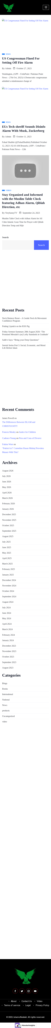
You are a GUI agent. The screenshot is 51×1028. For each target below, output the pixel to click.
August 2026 (7, 471)
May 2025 (6, 553)
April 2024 (7, 624)
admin (8, 68)
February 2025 (8, 569)
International (7, 694)
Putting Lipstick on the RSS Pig (16, 326)
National (6, 700)
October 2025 (8, 525)
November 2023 (9, 651)
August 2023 (7, 668)
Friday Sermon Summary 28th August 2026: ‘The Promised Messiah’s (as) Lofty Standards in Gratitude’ (25, 333)
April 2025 (7, 558)
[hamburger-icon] (46, 7)
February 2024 (8, 635)
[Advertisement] (25, 278)
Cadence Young (9, 438)
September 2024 (9, 596)
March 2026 (7, 498)
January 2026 (8, 509)
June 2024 (6, 613)
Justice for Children (27, 432)
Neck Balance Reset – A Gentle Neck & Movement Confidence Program (24, 319)
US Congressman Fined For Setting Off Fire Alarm (21, 60)
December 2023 (9, 646)
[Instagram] (28, 991)
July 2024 (6, 607)
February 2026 (8, 503)
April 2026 (7, 492)
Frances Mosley (9, 432)
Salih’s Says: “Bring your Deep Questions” (20, 340)
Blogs (4, 683)
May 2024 (6, 618)
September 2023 (9, 662)
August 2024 (7, 602)
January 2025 (8, 575)
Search (5, 237)
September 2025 (9, 531)
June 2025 (6, 547)
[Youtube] (35, 991)
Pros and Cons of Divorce (30, 438)
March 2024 (7, 629)
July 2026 (6, 476)
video (4, 721)
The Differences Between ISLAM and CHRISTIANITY (18, 424)
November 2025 (9, 520)
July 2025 (6, 542)
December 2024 (9, 580)
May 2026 (6, 487)
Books (5, 689)
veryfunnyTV (11, 213)
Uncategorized (8, 716)
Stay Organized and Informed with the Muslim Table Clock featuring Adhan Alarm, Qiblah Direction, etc (23, 201)
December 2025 (9, 514)
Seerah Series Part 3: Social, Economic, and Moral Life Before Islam (23, 346)
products (6, 710)
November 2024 (9, 585)
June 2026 (6, 481)
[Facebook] (15, 991)
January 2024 (8, 640)
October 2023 (8, 657)
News (4, 705)
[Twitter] (22, 991)
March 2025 (7, 564)
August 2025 (7, 536)
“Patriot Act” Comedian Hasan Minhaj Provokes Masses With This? (23, 450)
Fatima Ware (7, 444)
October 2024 (8, 591)
